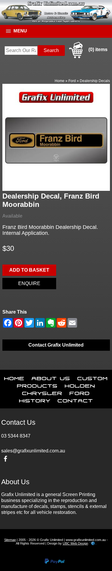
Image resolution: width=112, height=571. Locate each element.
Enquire (29, 283)
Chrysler (42, 392)
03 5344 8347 (15, 435)
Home (60, 81)
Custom (92, 377)
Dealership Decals (95, 81)
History (34, 399)
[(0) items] (87, 57)
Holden (80, 384)
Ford (72, 81)
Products (37, 384)
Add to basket (29, 270)
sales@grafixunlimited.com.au (33, 450)
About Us (51, 377)
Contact (75, 399)
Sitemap (10, 540)
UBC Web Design (75, 543)
